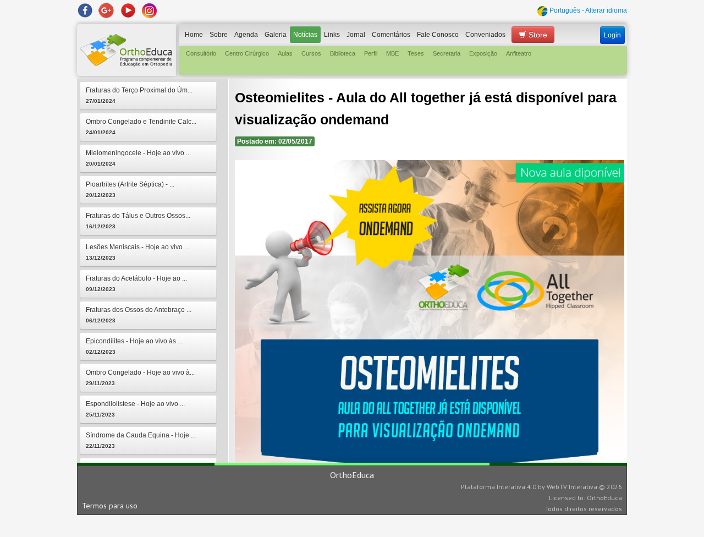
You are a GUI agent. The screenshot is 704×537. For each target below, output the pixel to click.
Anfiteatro (518, 53)
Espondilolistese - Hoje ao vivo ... (135, 409)
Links (332, 35)
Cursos (311, 53)
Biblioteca (342, 53)
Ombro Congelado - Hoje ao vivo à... (140, 377)
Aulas (285, 53)
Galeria (276, 35)
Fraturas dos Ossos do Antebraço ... (138, 315)
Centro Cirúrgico (247, 53)
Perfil (370, 53)
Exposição (483, 53)
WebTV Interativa (572, 487)
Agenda (246, 35)
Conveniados (485, 35)
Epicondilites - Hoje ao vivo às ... (134, 346)
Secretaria (446, 53)
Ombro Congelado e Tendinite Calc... (141, 126)
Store (536, 34)
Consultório (201, 53)
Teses (416, 53)
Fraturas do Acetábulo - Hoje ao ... (136, 283)
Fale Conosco (438, 35)
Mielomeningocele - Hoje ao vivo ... (138, 158)
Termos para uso (110, 506)
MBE (392, 53)
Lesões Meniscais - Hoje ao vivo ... (137, 252)
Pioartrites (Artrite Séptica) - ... (130, 189)
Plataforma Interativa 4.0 (498, 487)
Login (612, 35)
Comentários (391, 35)
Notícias (305, 35)
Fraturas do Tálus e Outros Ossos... (138, 220)
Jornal (355, 35)
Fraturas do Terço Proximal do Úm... (139, 95)
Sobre (219, 35)
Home (194, 35)
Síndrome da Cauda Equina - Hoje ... (141, 440)
